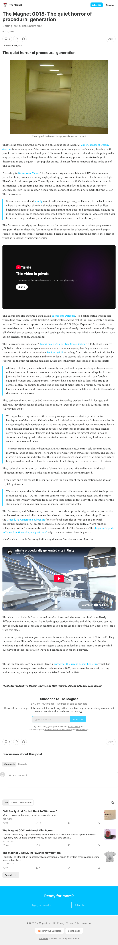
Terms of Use (74, 726)
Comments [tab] (9, 764)
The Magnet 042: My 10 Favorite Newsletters (31, 852)
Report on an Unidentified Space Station (62, 344)
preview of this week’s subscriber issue (75, 664)
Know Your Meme (28, 173)
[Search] (112, 802)
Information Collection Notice (58, 729)
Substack (43, 938)
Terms (69, 923)
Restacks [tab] (22, 764)
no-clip (38, 201)
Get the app (74, 930)
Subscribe (96, 5)
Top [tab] (6, 802)
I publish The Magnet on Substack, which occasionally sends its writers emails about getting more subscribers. (51, 858)
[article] (59, 817)
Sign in (110, 4)
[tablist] (15, 764)
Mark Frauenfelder (62, 686)
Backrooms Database (63, 316)
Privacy (61, 923)
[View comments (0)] (16, 39)
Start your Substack (50, 930)
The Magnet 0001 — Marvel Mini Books (27, 830)
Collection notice (83, 923)
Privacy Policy (82, 729)
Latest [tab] (14, 802)
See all (8, 875)
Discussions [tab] (26, 802)
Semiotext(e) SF (55, 353)
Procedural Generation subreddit (26, 520)
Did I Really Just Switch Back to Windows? (29, 811)
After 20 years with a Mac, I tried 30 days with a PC (29, 815)
